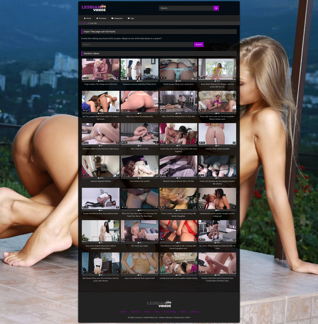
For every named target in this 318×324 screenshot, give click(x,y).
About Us (135, 312)
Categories (118, 18)
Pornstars (102, 18)
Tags (132, 18)
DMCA (183, 312)
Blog (157, 312)
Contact (123, 312)
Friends (147, 312)
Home (88, 18)
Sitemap (194, 312)
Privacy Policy (169, 312)
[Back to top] (310, 316)
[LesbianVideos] (93, 8)
